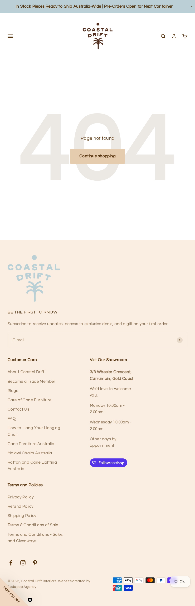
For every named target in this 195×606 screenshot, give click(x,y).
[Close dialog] (164, 257)
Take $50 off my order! (133, 345)
